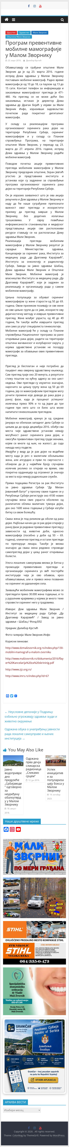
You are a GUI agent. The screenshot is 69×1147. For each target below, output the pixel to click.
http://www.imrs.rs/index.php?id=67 (27, 676)
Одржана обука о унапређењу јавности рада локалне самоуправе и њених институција (32, 733)
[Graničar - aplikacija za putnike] (34, 1056)
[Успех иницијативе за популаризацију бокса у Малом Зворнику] (56, 757)
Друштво (11, 32)
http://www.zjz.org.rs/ (18, 669)
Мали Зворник (40, 32)
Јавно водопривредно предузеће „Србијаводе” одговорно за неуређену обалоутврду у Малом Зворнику (13, 786)
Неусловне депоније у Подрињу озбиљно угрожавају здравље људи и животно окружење (31, 716)
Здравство (24, 32)
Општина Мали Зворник (18, 36)
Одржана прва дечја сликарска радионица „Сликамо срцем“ (33, 767)
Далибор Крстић (33, 60)
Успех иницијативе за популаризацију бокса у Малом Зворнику (55, 779)
